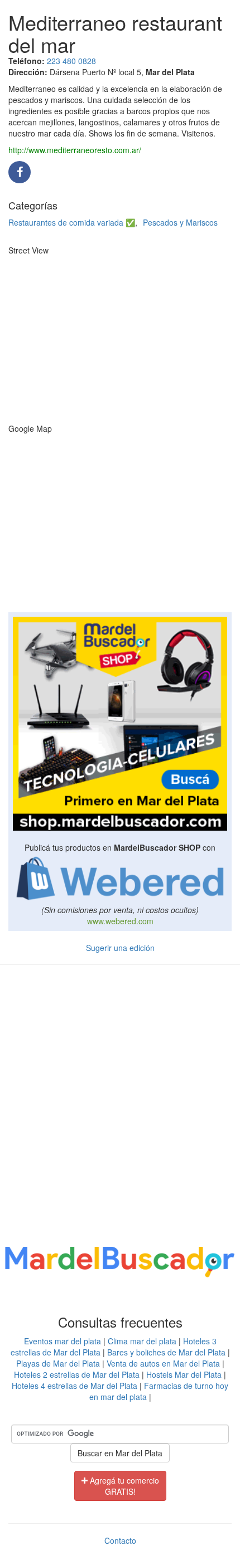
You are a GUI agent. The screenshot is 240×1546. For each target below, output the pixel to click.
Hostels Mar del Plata (184, 1374)
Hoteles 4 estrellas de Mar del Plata (74, 1385)
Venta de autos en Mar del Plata (163, 1363)
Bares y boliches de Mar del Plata (166, 1352)
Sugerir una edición (120, 947)
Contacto (120, 1540)
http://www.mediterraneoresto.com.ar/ (74, 149)
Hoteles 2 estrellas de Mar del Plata (77, 1374)
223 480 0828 (71, 60)
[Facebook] (19, 172)
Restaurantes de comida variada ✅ (71, 222)
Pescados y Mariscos (180, 222)
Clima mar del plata (142, 1341)
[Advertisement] (120, 1107)
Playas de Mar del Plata (58, 1363)
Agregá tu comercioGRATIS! (123, 1486)
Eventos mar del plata (62, 1341)
